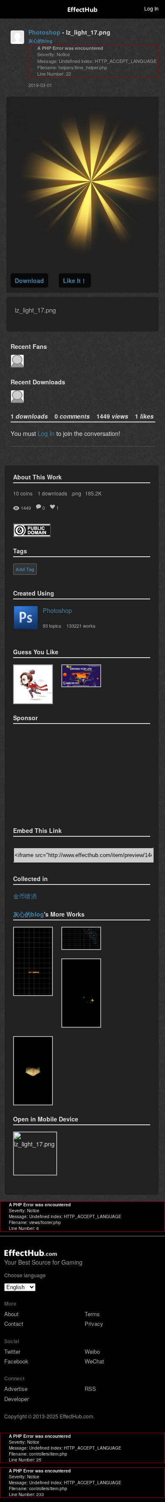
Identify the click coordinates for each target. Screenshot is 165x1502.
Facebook (16, 1361)
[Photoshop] (25, 619)
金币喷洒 (25, 895)
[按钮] (33, 961)
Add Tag (25, 569)
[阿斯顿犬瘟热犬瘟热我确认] (33, 684)
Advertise (16, 1389)
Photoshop (44, 32)
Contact (13, 1324)
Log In (46, 433)
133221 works (81, 625)
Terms (92, 1314)
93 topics (52, 625)
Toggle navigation (10, 8)
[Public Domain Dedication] (32, 534)
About (11, 1314)
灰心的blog (40, 41)
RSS (90, 1389)
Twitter (12, 1351)
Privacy (94, 1324)
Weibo (92, 1351)
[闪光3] (81, 993)
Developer (16, 1399)
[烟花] (81, 938)
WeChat (94, 1361)
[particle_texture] (33, 1070)
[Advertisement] (55, 772)
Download (29, 280)
